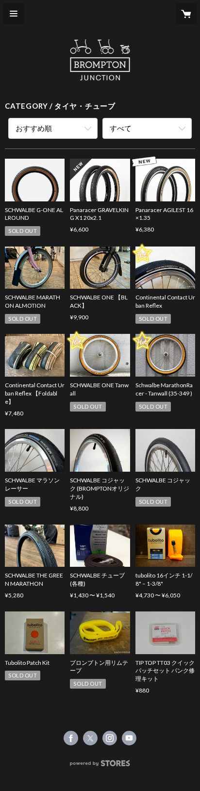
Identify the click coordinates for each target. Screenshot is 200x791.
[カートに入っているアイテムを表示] (186, 13)
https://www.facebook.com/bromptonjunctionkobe (71, 738)
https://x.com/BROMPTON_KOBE (90, 738)
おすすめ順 (34, 128)
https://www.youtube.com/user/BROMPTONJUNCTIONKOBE (129, 738)
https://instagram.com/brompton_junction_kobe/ (109, 738)
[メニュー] (13, 13)
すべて (121, 128)
